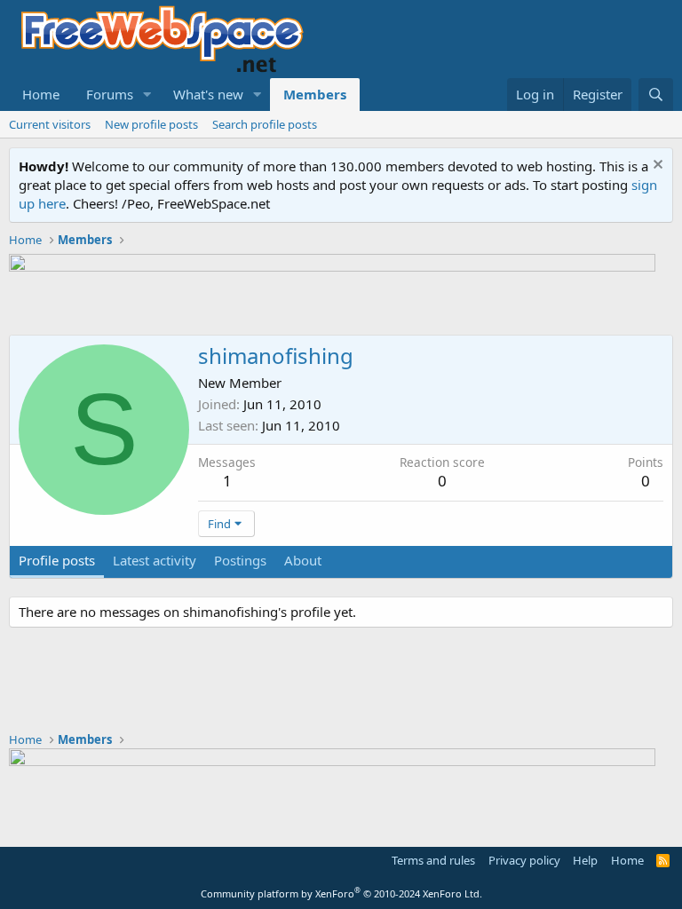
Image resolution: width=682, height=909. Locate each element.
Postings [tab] (240, 560)
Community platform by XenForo (341, 893)
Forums (109, 94)
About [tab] (302, 560)
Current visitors (50, 124)
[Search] (655, 94)
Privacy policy (524, 860)
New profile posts (151, 124)
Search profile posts (264, 124)
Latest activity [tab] (154, 560)
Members (314, 94)
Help (585, 860)
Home (40, 94)
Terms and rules (433, 860)
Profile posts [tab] (57, 560)
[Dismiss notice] (655, 166)
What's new (208, 94)
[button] (147, 94)
